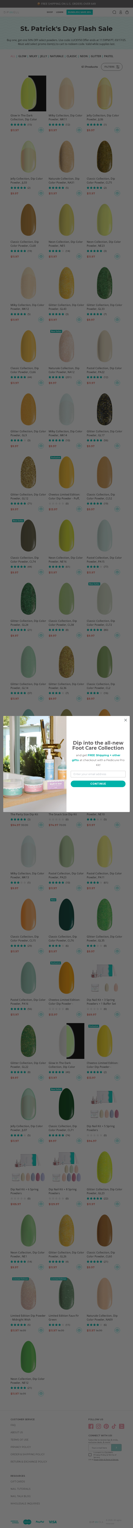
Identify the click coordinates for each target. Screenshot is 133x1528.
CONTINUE (98, 783)
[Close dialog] (125, 720)
